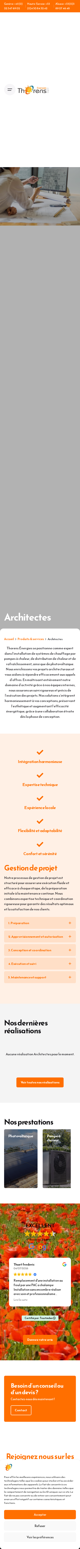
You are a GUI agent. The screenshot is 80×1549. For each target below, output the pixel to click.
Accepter (40, 1514)
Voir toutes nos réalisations (40, 1082)
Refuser (40, 1526)
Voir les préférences (40, 1537)
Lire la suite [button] (20, 1300)
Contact (21, 1410)
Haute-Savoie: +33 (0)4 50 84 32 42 (38, 6)
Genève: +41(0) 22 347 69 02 (13, 6)
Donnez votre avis (40, 1339)
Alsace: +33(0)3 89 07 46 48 (64, 6)
